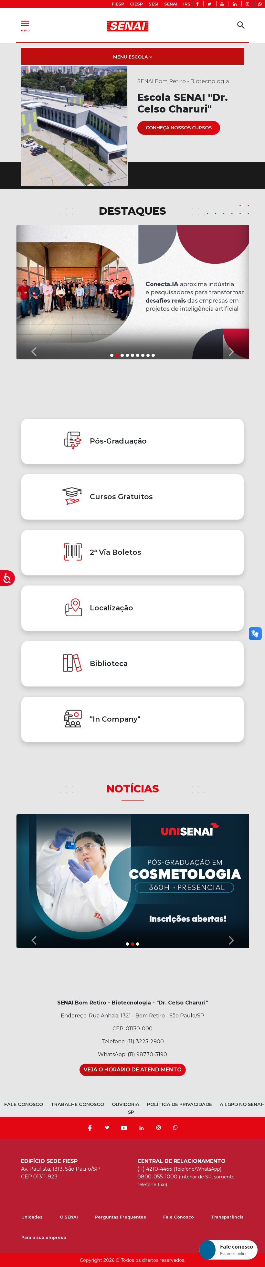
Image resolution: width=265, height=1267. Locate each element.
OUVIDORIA (125, 1104)
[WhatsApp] (175, 1127)
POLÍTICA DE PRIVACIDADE (179, 1104)
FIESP (118, 4)
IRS (186, 4)
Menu (25, 25)
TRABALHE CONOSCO (77, 1104)
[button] (33, 292)
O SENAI (69, 1217)
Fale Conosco (178, 1217)
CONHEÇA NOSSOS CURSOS (179, 128)
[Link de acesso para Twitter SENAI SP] (209, 4)
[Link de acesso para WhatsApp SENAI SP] (260, 4)
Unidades (32, 1217)
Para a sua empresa (43, 1237)
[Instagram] (158, 1127)
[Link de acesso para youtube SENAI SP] (222, 4)
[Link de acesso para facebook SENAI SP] (197, 4)
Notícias (132, 788)
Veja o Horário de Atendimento (133, 1070)
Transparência (227, 1217)
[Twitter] (107, 1127)
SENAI (170, 4)
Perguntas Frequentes (120, 1217)
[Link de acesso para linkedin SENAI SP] (235, 4)
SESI (153, 4)
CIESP (136, 4)
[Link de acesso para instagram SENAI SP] (247, 4)
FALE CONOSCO (23, 1104)
